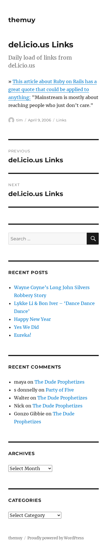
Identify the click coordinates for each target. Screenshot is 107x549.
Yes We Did (26, 327)
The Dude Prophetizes (59, 382)
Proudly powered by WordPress (55, 538)
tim (19, 120)
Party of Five (60, 390)
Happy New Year (32, 319)
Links (61, 120)
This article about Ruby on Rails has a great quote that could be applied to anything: (52, 89)
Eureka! (22, 335)
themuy (21, 20)
